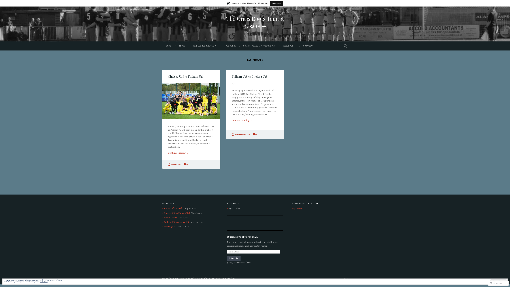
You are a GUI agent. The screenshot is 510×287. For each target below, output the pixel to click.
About (182, 46)
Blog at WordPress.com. (174, 278)
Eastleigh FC (170, 226)
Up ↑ (346, 278)
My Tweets (297, 208)
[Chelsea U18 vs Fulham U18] (191, 101)
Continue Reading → (178, 152)
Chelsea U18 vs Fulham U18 (186, 76)
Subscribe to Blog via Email (242, 237)
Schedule (288, 46)
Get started (276, 3)
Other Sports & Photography (259, 46)
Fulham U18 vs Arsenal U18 (176, 222)
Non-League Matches (204, 46)
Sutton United (170, 217)
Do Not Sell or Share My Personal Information (211, 278)
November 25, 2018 (242, 134)
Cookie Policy (44, 282)
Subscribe (233, 258)
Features (231, 46)
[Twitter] (246, 26)
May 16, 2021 (176, 164)
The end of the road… (174, 208)
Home (169, 46)
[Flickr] (264, 26)
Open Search (345, 45)
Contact (308, 46)
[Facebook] (252, 26)
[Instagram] (258, 26)
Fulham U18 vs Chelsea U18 (249, 76)
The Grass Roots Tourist (255, 18)
